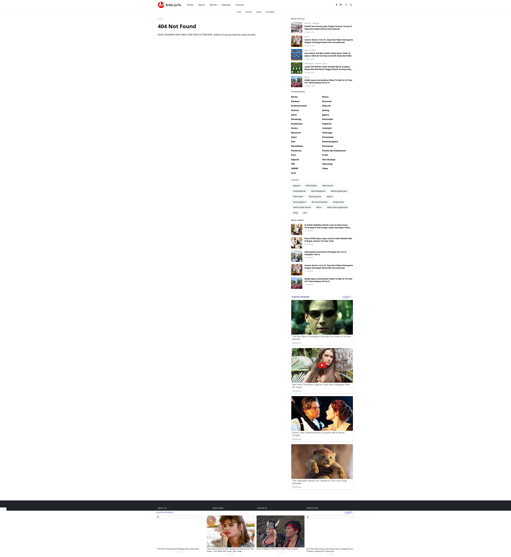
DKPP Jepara (309, 63)
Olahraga (315, 23)
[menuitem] (190, 5)
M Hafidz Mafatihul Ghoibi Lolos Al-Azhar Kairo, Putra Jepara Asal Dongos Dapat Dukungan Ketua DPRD (327, 227)
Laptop (258, 12)
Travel (239, 12)
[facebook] (336, 4)
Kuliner (313, 50)
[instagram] (341, 4)
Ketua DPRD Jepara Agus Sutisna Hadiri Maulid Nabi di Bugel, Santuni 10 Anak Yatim (328, 239)
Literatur (248, 12)
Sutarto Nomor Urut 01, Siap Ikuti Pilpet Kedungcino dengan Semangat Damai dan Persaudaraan (328, 41)
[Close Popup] (3, 509)
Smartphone (270, 12)
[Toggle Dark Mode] (346, 5)
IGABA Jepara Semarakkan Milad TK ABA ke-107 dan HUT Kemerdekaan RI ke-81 (328, 81)
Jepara (306, 37)
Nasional (307, 23)
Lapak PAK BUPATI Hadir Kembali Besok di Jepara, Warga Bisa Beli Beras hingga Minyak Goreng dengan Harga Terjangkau (328, 69)
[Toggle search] (350, 4)
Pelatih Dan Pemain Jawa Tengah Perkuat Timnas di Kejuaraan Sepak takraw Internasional (328, 27)
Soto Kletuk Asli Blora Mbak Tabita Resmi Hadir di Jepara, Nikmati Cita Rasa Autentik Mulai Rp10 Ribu (328, 54)
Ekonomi (318, 63)
